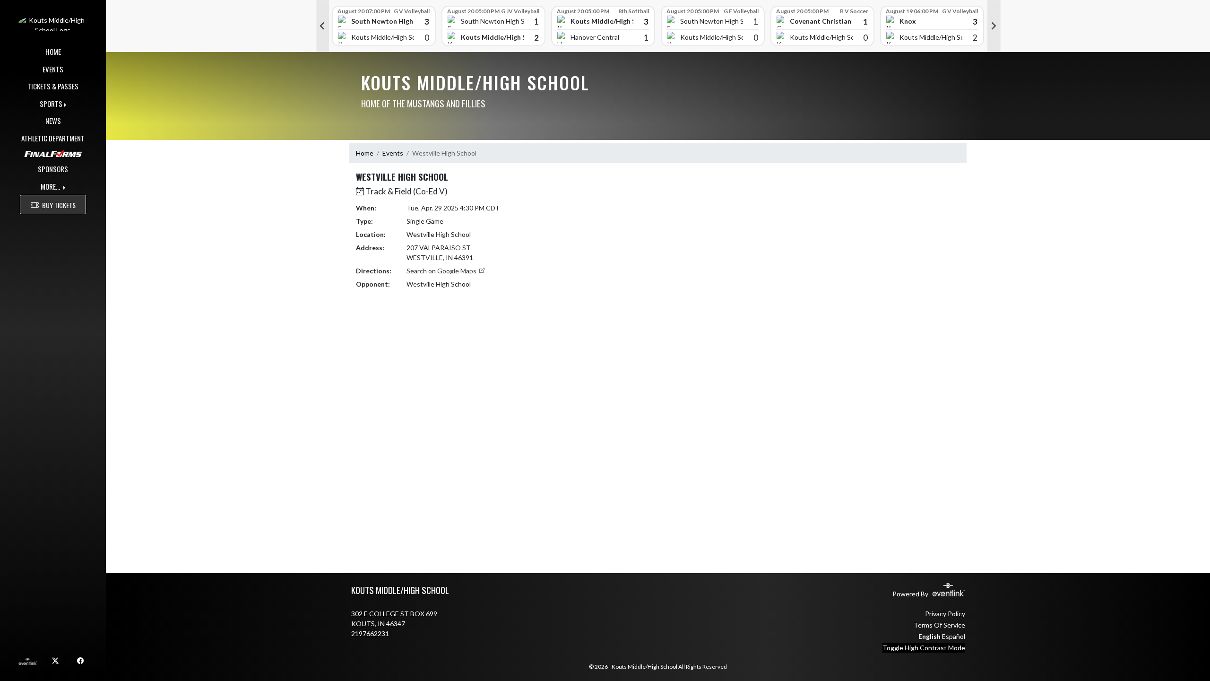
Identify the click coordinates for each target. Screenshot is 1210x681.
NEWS (53, 120)
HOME (53, 51)
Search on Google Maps (442, 271)
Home (364, 153)
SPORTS (51, 103)
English (929, 636)
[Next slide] (994, 26)
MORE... (51, 186)
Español (953, 636)
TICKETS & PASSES (52, 86)
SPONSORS (53, 169)
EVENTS (53, 69)
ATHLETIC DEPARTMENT (53, 138)
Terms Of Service (939, 625)
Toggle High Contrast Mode (923, 648)
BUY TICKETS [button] (59, 205)
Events (392, 153)
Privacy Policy (945, 614)
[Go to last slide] (322, 26)
